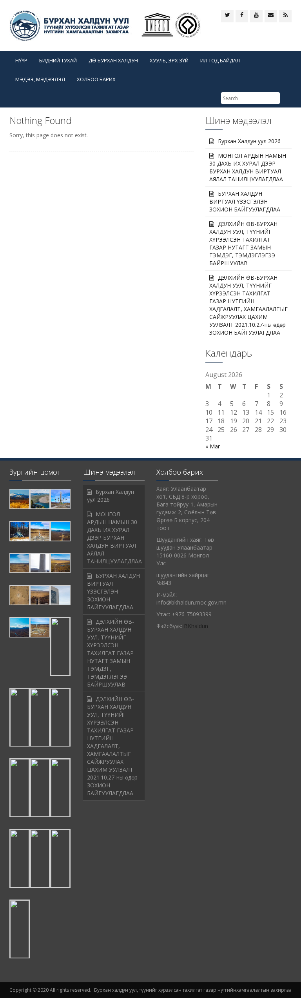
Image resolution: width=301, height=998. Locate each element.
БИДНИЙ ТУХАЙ (58, 60)
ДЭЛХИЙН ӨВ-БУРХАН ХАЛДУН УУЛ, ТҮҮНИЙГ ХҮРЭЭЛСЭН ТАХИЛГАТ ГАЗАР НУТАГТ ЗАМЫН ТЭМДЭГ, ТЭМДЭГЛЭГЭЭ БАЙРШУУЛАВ (243, 243)
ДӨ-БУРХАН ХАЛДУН (113, 60)
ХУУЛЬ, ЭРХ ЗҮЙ (169, 60)
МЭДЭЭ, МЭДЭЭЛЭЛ (40, 79)
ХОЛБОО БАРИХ (96, 79)
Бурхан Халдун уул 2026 (249, 141)
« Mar (212, 446)
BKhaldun (196, 626)
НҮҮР (21, 60)
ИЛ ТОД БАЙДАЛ (220, 60)
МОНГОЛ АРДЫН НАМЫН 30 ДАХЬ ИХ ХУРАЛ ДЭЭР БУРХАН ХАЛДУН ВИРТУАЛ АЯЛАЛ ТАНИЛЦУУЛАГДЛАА (247, 167)
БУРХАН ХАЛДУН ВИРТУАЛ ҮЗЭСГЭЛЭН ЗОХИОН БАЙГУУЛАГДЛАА (244, 201)
